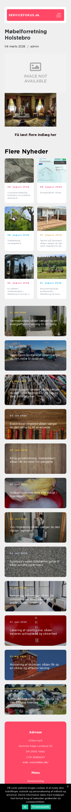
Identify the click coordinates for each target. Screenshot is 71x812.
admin (34, 46)
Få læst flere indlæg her (35, 135)
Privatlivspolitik (40, 807)
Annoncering (35, 781)
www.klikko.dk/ (39, 762)
